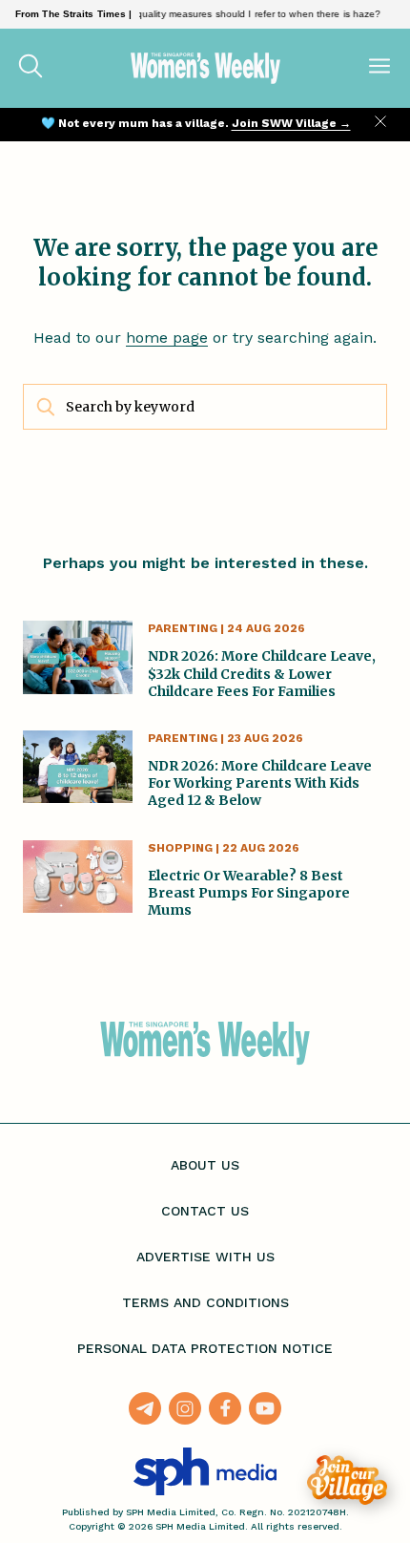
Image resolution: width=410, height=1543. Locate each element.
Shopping (180, 848)
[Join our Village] (347, 1480)
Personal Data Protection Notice (205, 1348)
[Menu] (379, 68)
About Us (205, 1165)
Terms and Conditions (205, 1302)
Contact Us (205, 1210)
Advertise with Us (205, 1256)
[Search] (30, 68)
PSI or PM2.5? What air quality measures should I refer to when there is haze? (197, 14)
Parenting (182, 628)
